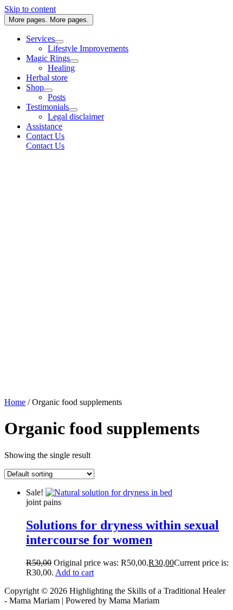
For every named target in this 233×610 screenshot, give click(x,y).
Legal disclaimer (76, 116)
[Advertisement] (116, 276)
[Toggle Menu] (59, 41)
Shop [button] (35, 87)
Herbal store (47, 77)
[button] (127, 136)
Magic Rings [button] (48, 58)
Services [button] (40, 38)
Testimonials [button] (47, 106)
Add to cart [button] (74, 572)
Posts (57, 97)
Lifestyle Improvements (88, 48)
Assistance (44, 126)
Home (14, 402)
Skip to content (30, 9)
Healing (61, 67)
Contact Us (45, 145)
